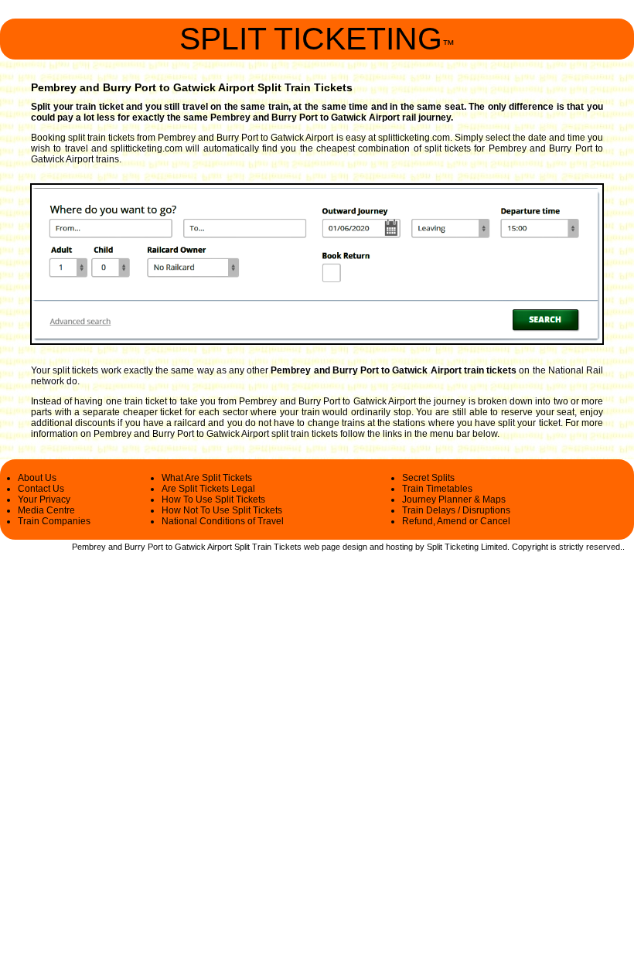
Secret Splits (428, 477)
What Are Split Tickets (207, 477)
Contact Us (41, 488)
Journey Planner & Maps (454, 499)
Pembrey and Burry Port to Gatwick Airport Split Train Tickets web (195, 546)
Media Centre (46, 510)
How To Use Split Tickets (213, 499)
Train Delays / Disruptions (456, 510)
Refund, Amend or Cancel (456, 521)
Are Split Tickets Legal (208, 488)
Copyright (530, 546)
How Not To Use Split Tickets (222, 510)
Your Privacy (44, 499)
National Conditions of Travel (223, 521)
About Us (37, 477)
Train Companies (54, 521)
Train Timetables (437, 488)
